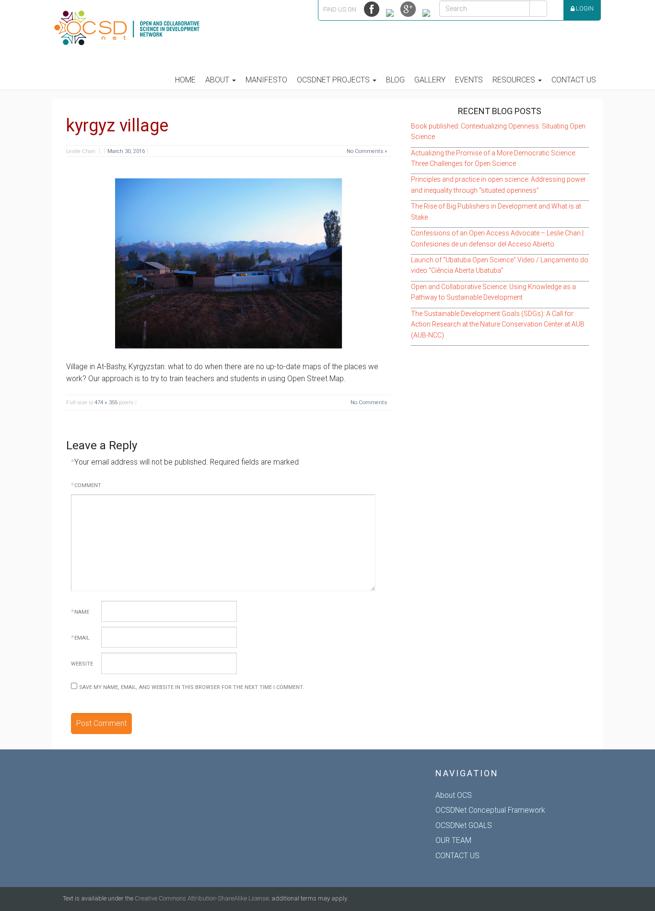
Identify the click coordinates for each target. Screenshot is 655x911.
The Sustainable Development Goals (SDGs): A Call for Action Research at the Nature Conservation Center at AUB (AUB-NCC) (498, 324)
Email (80, 637)
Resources (514, 79)
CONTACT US (457, 855)
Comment (86, 485)
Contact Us (573, 79)
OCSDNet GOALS (463, 825)
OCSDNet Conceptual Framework (490, 810)
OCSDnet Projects (334, 79)
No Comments (369, 402)
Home (185, 79)
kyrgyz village (117, 126)
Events (469, 79)
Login (584, 8)
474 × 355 (105, 402)
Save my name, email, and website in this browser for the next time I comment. (191, 687)
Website (82, 664)
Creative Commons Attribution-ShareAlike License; (202, 898)
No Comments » (367, 151)
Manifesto (266, 79)
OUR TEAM (453, 840)
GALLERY (429, 79)
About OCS (453, 795)
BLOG (395, 79)
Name (80, 612)
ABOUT (218, 79)
